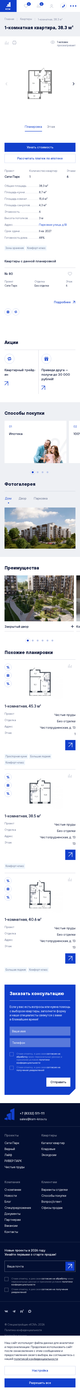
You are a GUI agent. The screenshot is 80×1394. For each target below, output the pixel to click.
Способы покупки (53, 1195)
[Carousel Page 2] (38, 472)
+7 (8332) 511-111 (32, 1113)
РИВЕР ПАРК (13, 1161)
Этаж (51, 126)
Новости (11, 1195)
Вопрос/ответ (51, 1201)
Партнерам (13, 1219)
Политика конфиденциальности (23, 1330)
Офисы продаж (52, 1207)
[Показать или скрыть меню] (73, 6)
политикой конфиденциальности (36, 1358)
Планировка (33, 126)
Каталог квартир (53, 1143)
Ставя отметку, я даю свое (38, 1069)
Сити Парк (12, 1143)
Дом (8, 498)
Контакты (11, 1232)
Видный (10, 1149)
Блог (8, 1201)
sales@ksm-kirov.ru (33, 1119)
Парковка (41, 498)
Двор (22, 498)
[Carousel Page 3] (42, 472)
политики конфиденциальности (33, 1061)
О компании (13, 1189)
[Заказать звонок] (63, 6)
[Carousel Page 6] (52, 640)
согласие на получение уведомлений (38, 1069)
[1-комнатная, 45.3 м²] (40, 681)
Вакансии (11, 1225)
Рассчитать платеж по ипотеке (40, 158)
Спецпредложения (18, 1207)
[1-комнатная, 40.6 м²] (40, 895)
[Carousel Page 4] (47, 472)
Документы (13, 1213)
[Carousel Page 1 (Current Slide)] (33, 472)
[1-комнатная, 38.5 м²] (40, 791)
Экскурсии (48, 1155)
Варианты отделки (54, 1189)
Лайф (8, 1155)
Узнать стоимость (40, 147)
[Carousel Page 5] (47, 640)
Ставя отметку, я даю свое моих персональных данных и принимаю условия (39, 1058)
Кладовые (48, 1149)
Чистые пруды (15, 1167)
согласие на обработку (54, 1278)
